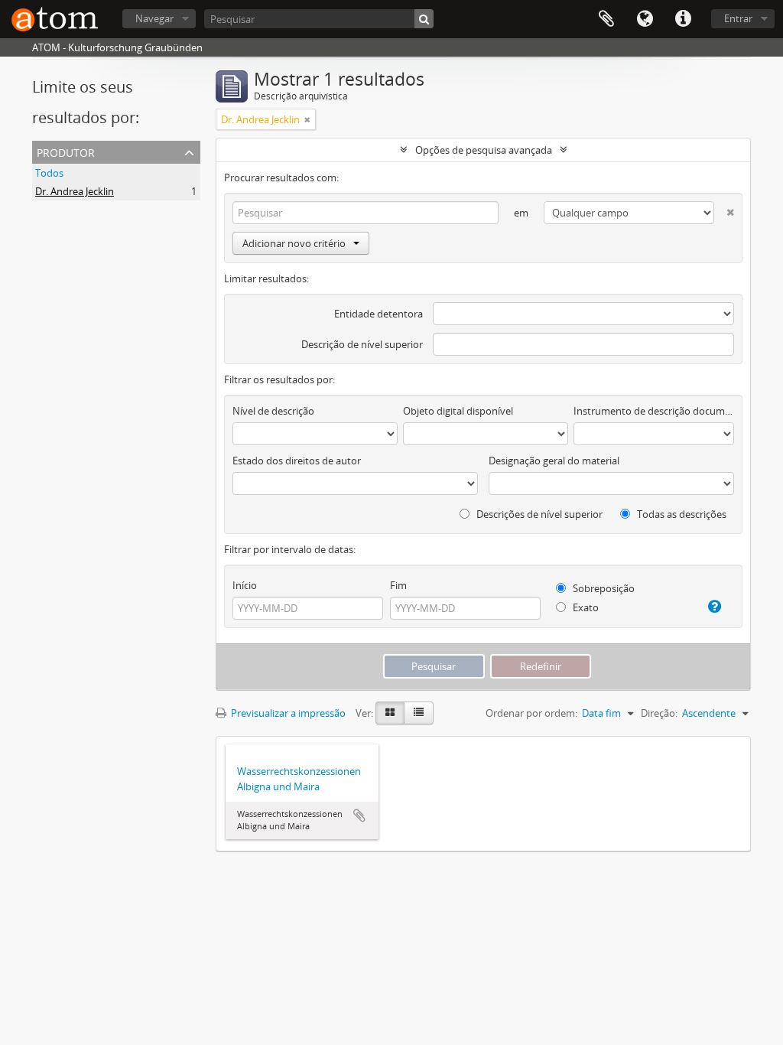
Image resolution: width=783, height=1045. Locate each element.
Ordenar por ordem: (531, 713)
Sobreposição (602, 588)
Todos (49, 173)
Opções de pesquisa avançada (483, 150)
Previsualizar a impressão (287, 713)
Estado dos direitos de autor (296, 460)
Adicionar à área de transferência (359, 815)
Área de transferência (606, 19)
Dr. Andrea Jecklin (74, 191)
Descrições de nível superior (538, 514)
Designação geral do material (554, 460)
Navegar (154, 18)
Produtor (66, 151)
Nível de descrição (273, 411)
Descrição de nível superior (362, 344)
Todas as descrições (680, 514)
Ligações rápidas (683, 19)
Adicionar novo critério (294, 243)
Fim (398, 585)
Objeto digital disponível (458, 411)
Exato (584, 607)
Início (244, 585)
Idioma (644, 19)
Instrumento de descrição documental (653, 411)
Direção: (659, 713)
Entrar (738, 18)
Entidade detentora (378, 314)
